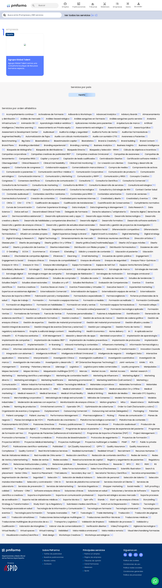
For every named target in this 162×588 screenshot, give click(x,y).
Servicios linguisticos (88, 486)
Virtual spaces (27, 530)
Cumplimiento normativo (146, 202)
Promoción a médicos (41, 437)
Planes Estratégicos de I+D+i (29, 419)
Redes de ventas (40, 459)
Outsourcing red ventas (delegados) (110, 411)
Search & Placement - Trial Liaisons (49, 473)
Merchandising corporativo (27, 397)
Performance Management (64, 415)
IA (129, 331)
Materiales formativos (130, 384)
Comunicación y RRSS (114, 176)
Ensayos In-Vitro (10, 264)
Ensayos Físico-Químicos (143, 260)
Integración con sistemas (18, 353)
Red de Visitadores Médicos (15, 455)
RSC (138, 464)
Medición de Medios (118, 393)
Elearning (72, 256)
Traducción (124, 512)
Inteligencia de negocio (109, 353)
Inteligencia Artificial (46, 353)
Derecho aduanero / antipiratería (109, 211)
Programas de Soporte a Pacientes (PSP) (107, 433)
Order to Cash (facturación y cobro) (136, 406)
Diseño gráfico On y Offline (58, 242)
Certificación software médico (142, 158)
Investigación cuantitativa (121, 357)
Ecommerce (39, 251)
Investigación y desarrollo (58, 362)
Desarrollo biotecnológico (127, 216)
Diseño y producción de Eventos (29, 247)
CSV (19, 202)
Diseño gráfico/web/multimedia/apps (95, 242)
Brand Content (147, 140)
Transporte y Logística (65, 521)
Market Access (117, 371)
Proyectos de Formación (134, 437)
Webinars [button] (105, 7)
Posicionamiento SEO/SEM (15, 424)
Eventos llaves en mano (52, 287)
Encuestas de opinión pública (116, 256)
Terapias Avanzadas (57, 512)
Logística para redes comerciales (100, 366)
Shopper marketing (113, 486)
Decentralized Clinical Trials (46, 211)
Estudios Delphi (9, 282)
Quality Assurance (116, 446)
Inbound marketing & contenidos (81, 344)
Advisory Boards (129, 114)
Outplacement (51, 411)
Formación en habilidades (49, 304)
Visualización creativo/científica (22, 535)
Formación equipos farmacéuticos (117, 304)
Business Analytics (103, 145)
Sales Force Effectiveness (103, 468)
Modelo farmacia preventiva (129, 397)
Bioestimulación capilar (65, 140)
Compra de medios (118, 167)
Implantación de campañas (15, 340)
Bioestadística (42, 140)
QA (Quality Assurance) (79, 446)
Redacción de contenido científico (109, 455)
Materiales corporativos (102, 384)
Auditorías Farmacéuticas (135, 132)
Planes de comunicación (131, 415)
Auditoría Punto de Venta (104, 132)
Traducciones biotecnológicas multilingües (60, 517)
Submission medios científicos (81, 504)
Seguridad (38, 477)
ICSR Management (52, 335)
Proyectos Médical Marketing (39, 442)
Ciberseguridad (9, 163)
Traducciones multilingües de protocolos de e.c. (25, 521)
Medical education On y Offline (124, 388)
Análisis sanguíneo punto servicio (125, 118)
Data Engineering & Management (106, 207)
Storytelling (149, 499)
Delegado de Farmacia (76, 211)
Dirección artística (143, 238)
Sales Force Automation (74, 468)
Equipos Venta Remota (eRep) (135, 264)
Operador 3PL (73, 406)
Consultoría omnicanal (54, 189)
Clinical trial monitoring (81, 163)
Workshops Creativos (69, 535)
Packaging (139, 411)
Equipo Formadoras (82, 264)
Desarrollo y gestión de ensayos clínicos (22, 225)
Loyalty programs (130, 366)
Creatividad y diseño (111, 198)
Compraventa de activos (144, 167)
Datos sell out (21, 211)
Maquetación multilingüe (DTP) (59, 371)
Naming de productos (25, 406)
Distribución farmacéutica (123, 247)
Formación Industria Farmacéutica (19, 309)
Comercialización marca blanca (88, 167)
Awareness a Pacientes (133, 136)
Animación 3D (28, 123)
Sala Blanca (52, 468)
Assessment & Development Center (20, 132)
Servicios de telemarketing (60, 486)
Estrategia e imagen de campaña (44, 273)
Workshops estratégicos (97, 535)
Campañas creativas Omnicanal (92, 154)
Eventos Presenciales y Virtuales (85, 287)
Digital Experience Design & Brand (69, 233)
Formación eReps (147, 304)
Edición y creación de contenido (94, 251)
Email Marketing (90, 256)
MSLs (123, 402)
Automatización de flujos (38, 136)
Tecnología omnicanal (127, 508)
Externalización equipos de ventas (119, 291)
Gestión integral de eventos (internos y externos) (58, 326)
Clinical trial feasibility (54, 163)
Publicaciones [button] (79, 7)
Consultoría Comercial (134, 180)
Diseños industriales (59, 247)
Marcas (83, 371)
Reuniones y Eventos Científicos (93, 464)
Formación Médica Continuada (57, 309)
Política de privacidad (132, 575)
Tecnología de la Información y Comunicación (60, 508)
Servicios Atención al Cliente (118, 481)
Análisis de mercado (30, 118)
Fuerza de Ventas (53, 313)
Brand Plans (8, 145)
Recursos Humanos (145, 450)
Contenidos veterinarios (109, 194)
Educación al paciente (127, 251)
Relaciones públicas (62, 464)
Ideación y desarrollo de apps (80, 335)
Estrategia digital (14, 273)
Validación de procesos (120, 521)
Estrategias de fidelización (79, 273)
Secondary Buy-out (81, 473)
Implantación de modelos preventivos (88, 340)
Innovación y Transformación (121, 349)
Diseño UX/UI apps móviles (132, 242)
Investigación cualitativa (91, 357)
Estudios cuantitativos (37, 278)
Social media (133, 486)
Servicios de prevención (30, 486)
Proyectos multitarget (69, 442)
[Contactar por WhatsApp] (155, 581)
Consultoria (84, 180)
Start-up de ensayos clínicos (124, 499)
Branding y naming (79, 145)
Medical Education (95, 388)
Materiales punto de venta (35, 388)
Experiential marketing (140, 287)
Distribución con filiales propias (89, 247)
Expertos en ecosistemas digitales (19, 291)
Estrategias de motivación (110, 273)
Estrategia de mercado (146, 269)
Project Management (144, 433)
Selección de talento (134, 477)
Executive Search (115, 287)
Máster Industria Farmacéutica (36, 384)
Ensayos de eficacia (90, 260)
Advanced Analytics (106, 114)
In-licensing (54, 344)
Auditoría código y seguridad (73, 132)
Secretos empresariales (144, 473)
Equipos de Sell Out (105, 264)
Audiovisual (48, 132)
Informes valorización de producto (30, 349)
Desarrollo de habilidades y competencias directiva (49, 220)
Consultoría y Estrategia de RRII (114, 189)
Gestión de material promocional (64, 322)
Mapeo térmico (31, 371)
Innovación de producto (90, 349)
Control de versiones (136, 194)
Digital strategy (151, 233)
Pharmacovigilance (92, 415)
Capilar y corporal (49, 158)
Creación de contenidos (43, 198)
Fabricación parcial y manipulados (52, 295)
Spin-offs (88, 499)
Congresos (7, 180)
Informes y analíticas (62, 349)
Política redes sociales (132, 567)
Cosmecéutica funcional (14, 198)
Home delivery (116, 331)
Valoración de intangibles (31, 526)
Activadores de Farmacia (50, 114)
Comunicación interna (29, 176)
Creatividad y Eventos (137, 198)
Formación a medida (93, 300)
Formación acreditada (120, 300)
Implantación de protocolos (126, 340)
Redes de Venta (139, 455)
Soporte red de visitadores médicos (40, 499)
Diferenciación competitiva (125, 229)
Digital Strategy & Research (20, 238)
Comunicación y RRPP (88, 176)
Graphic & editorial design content (46, 331)
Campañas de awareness (126, 154)
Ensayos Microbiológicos (55, 264)
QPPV (99, 446)
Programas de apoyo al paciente (82, 428)
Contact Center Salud (146, 189)
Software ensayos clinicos (47, 490)
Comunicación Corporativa (89, 171)
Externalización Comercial (53, 291)
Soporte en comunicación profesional (74, 495)
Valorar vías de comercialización (65, 526)
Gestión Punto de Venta (127, 326)
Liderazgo (60, 366)
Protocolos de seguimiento (104, 437)
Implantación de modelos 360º (49, 340)
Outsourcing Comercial (75, 411)
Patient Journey (37, 415)
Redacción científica (76, 455)
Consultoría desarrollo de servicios (106, 185)
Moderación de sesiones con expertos (37, 402)
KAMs (142, 362)
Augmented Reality (11, 136)
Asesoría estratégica (118, 127)
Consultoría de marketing (45, 185)
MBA (56, 388)
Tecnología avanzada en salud (17, 508)
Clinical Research (30, 163)
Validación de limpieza (93, 521)
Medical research (26, 393)
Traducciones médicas (136, 517)
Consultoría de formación (14, 185)
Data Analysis (78, 207)
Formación (38, 300)
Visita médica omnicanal (85, 530)
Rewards (117, 464)
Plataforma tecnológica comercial (97, 419)
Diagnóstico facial (98, 229)
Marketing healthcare (52, 380)
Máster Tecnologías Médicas (71, 384)
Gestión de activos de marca (97, 318)
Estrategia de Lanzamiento (90, 269)
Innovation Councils (150, 349)
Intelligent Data (133, 353)
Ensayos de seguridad (115, 260)
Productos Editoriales (50, 428)
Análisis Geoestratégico (57, 118)
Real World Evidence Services (53, 450)
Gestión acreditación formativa (41, 318)
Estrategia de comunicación (58, 269)
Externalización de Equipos (84, 291)
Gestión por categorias (99, 326)
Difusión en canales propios (33, 233)
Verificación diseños (96, 526)
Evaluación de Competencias (113, 282)
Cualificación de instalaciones (78, 202)
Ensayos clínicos (36, 260)
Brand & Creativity (107, 140)
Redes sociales (60, 459)
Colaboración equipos (56, 167)
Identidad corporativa (111, 335)
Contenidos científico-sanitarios (49, 194)
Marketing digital (131, 375)
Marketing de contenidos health (72, 375)
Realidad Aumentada (82, 450)
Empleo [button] (65, 7)
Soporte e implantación (39, 495)
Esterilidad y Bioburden (13, 269)
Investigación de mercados (26, 362)
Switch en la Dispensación (114, 504)
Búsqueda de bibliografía (19, 149)
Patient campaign (15, 415)
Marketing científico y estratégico (34, 375)
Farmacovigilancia (116, 295)
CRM (155, 198)
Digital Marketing (130, 233)
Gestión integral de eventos (15, 326)
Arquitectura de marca (128, 123)
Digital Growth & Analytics (104, 233)
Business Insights (125, 145)
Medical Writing (95, 393)
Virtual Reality (9, 530)
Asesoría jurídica (142, 127)
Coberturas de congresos (27, 167)
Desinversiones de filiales (35, 229)
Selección (52, 477)
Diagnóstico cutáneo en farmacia (68, 229)
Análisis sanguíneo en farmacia (89, 118)
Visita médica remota (112, 530)
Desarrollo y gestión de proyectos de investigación (125, 225)
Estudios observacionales (34, 282)
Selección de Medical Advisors (77, 477)
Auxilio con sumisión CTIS (105, 136)
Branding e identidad (29, 145)
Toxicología (86, 512)
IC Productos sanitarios (26, 335)
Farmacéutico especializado (88, 295)
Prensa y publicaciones (70, 424)
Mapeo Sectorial (10, 371)
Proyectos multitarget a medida (101, 442)
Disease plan (8, 242)
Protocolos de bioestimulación (71, 437)
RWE (147, 464)
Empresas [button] (117, 7)
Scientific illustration (131, 468)
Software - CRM (22, 490)
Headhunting (74, 331)
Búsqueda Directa (76, 149)
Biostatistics (88, 140)
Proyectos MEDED (11, 442)
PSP (133, 442)
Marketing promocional (80, 380)
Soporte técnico (71, 499)
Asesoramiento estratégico (89, 127)
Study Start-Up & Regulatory (48, 504)
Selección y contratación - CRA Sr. (44, 481)
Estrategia (34, 269)
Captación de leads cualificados (79, 158)
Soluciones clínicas (74, 490)
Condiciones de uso (131, 564)
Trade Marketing (105, 512)
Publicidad (58, 446)
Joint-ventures (126, 362)
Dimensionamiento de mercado (77, 238)
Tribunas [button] (93, 7)
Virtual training (46, 530)
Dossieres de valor (149, 247)
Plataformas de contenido (132, 419)
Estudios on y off (60, 282)
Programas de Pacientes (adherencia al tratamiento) (55, 433)
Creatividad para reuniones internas (78, 198)
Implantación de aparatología (142, 335)
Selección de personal (108, 477)
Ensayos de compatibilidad (62, 260)
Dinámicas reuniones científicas (113, 238)
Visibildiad (63, 530)
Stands (101, 499)
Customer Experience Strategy (51, 207)
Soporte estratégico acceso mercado (117, 495)
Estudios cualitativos (12, 278)
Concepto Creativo (139, 176)
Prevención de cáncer (97, 424)
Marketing (7, 375)
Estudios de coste (89, 278)
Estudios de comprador (64, 278)
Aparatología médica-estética (55, 123)
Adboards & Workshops (80, 114)
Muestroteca (137, 402)
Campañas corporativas (14, 154)
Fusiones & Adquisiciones (109, 313)
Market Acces (99, 371)
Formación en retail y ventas (81, 304)
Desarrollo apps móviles (98, 216)
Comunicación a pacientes (19, 171)
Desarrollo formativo (112, 220)
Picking (110, 415)
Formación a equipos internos (63, 300)
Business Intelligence (149, 145)
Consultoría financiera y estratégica (20, 189)
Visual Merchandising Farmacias (143, 530)
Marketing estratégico (25, 380)
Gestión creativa (70, 318)
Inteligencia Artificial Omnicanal (77, 353)
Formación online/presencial (91, 309)
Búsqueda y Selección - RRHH (104, 149)
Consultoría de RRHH (73, 185)
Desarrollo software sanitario (141, 220)
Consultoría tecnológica (82, 189)
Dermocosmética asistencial (26, 216)
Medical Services (48, 393)
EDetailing (69, 251)
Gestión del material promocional (103, 322)
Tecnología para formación (28, 512)
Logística (74, 366)
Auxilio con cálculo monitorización (71, 136)
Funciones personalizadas (79, 313)
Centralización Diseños (111, 158)
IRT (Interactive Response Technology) (95, 362)
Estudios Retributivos (83, 282)
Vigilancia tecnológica (144, 526)
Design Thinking (9, 229)
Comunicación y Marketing (58, 176)
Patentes (153, 411)
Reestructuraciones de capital (88, 459)
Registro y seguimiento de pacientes (125, 459)
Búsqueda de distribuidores (49, 149)
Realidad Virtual (105, 450)
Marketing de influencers (105, 375)
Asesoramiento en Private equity (54, 127)
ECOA (25, 251)
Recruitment (124, 450)
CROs (9, 202)
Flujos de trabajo (20, 300)
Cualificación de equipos (47, 202)
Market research (138, 371)
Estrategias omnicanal (138, 273)
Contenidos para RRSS (81, 194)
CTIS (28, 202)
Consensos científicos (29, 180)
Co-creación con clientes (110, 163)
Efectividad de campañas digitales (32, 256)
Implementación (36, 344)
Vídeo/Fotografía (119, 526)
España (82, 95)
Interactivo (23, 357)
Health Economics (95, 331)
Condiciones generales (133, 571)
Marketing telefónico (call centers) (114, 380)
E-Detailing (12, 251)
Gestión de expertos (33, 322)
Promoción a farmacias (13, 437)
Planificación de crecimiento (61, 419)
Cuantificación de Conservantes (114, 202)
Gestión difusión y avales (137, 322)
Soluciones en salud (97, 490)
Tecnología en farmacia (99, 508)
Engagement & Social (12, 260)
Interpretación (41, 357)
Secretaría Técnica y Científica (110, 473)
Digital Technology (47, 238)
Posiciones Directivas (43, 424)
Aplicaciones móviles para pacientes (93, 123)
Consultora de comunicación (59, 180)
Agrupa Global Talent (19, 59)
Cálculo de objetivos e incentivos (140, 149)
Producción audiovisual (124, 424)
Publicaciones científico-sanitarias (30, 446)
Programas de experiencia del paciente (123, 428)
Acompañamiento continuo (20, 114)
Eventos (136, 282)
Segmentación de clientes (15, 477)
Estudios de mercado (113, 278)
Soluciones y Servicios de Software (129, 490)
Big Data (26, 140)
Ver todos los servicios (80, 15)
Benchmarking (9, 140)
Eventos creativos (26, 287)
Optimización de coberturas (99, 406)
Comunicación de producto (122, 171)
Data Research (135, 207)
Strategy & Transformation (15, 504)
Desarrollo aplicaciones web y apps (63, 216)
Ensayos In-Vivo (31, 264)
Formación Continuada (147, 300)
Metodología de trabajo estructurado (64, 397)
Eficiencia (58, 256)
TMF (74, 512)
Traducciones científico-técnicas (103, 517)
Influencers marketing (113, 344)
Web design (48, 535)
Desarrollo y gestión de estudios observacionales (70, 225)
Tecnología (149, 504)
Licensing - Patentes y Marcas (35, 366)
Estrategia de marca (119, 269)
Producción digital (26, 428)
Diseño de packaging (29, 242)
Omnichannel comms (51, 406)
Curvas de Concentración (19, 207)
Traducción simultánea (22, 517)
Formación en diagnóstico (19, 304)
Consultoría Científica (106, 180)
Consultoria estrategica (140, 185)
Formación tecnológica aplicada (127, 309)
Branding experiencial (54, 145)
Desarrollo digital (88, 220)
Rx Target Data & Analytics (28, 468)
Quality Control (26, 450)
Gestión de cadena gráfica (130, 318)
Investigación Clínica (63, 357)
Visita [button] (128, 7)
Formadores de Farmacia (26, 313)
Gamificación (133, 313)
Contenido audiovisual (17, 194)
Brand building (128, 140)
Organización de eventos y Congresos (21, 411)
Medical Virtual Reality (72, 393)
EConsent (54, 251)
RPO (129, 464)
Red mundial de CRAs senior (48, 455)
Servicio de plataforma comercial (82, 481)
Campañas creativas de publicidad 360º (51, 154)
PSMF (124, 442)
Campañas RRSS (27, 158)
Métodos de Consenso (99, 397)
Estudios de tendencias (140, 278)
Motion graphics (108, 402)
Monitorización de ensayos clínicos (77, 402)
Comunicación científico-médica (54, 171)
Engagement (142, 256)
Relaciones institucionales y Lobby (30, 464)
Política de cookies (131, 560)
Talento (135, 504)
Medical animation (72, 388)
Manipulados (150, 366)
